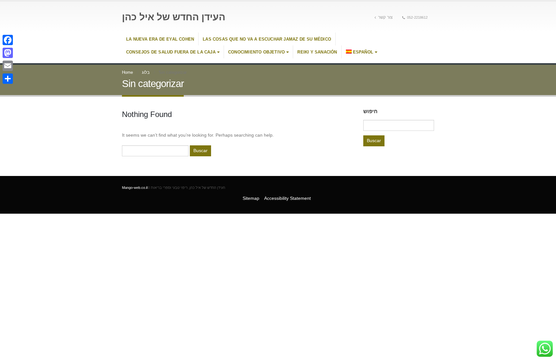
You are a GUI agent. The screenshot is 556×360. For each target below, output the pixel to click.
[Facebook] (7, 40)
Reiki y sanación (317, 52)
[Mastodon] (7, 52)
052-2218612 (417, 17)
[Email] (7, 65)
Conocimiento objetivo (256, 52)
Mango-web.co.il (134, 188)
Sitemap (251, 198)
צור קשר (385, 17)
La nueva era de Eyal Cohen (160, 39)
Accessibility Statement (287, 198)
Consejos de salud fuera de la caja (171, 52)
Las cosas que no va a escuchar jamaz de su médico (267, 39)
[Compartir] (7, 78)
